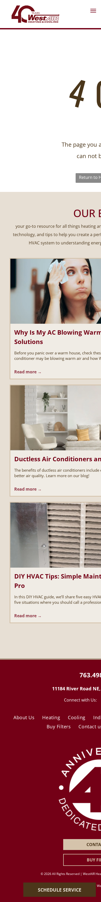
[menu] (93, 10)
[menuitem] (24, 717)
